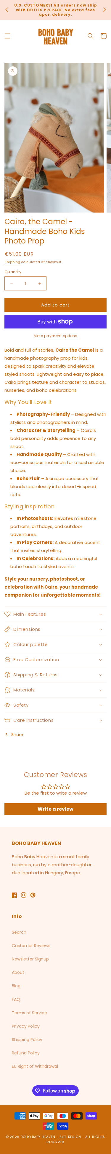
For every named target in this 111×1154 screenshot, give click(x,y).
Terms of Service (29, 1013)
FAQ (16, 999)
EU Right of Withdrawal (35, 1066)
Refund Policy (26, 1053)
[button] (7, 36)
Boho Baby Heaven (38, 1136)
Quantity (12, 272)
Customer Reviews (31, 946)
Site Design (70, 1136)
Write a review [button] (55, 809)
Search (19, 932)
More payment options (55, 335)
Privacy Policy (26, 1026)
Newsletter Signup (30, 959)
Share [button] (17, 735)
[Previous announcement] (6, 9)
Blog (16, 986)
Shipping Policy (27, 1040)
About (18, 972)
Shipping (12, 262)
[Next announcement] (104, 9)
